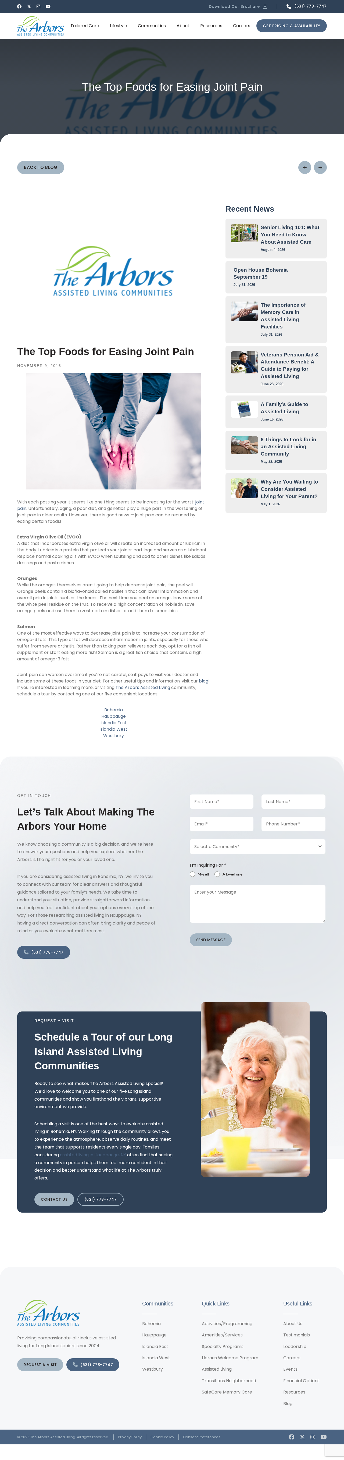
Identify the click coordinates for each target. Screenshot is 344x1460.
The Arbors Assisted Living (143, 687)
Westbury (113, 736)
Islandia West (113, 729)
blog (203, 681)
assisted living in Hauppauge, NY (93, 1155)
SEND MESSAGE (211, 940)
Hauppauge (113, 716)
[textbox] (252, 846)
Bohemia (113, 710)
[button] (238, 6)
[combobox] (258, 846)
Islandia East (114, 723)
